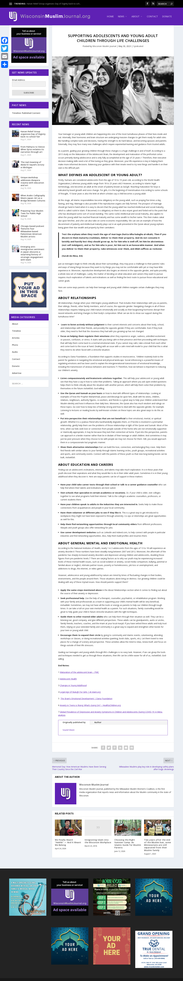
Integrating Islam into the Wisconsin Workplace (98, 841)
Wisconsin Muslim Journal (104, 46)
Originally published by (74, 722)
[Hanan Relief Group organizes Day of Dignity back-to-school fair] (15, 133)
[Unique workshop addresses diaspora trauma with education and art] (15, 179)
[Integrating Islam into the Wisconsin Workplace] (98, 828)
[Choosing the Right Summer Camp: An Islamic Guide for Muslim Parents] (127, 828)
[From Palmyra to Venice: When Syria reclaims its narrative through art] (15, 148)
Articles (15, 337)
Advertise (16, 373)
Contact (152, 16)
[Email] (5, 56)
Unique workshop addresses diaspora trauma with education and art (32, 181)
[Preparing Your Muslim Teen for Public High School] (15, 212)
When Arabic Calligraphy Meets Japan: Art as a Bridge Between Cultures (33, 198)
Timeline (16, 330)
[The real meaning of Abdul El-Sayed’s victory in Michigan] (15, 164)
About (136, 16)
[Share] (5, 64)
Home (110, 16)
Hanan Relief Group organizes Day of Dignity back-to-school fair (33, 134)
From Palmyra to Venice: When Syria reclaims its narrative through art (33, 149)
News (121, 16)
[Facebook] (5, 40)
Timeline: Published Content (26, 113)
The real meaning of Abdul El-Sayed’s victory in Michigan (32, 165)
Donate (167, 16)
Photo (15, 345)
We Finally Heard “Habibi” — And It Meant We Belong (68, 842)
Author (97, 722)
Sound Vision (68, 730)
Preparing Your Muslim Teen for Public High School (32, 213)
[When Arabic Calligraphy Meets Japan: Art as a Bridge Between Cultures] (15, 197)
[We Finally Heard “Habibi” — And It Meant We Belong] (68, 828)
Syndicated (138, 46)
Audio (15, 352)
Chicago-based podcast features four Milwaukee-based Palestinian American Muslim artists (32, 231)
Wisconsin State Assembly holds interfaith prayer (49, 3)
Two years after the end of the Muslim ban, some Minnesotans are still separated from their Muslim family (157, 845)
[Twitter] (5, 48)
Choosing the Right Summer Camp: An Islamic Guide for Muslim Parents (127, 843)
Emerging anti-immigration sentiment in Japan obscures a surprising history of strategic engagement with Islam (32, 253)
